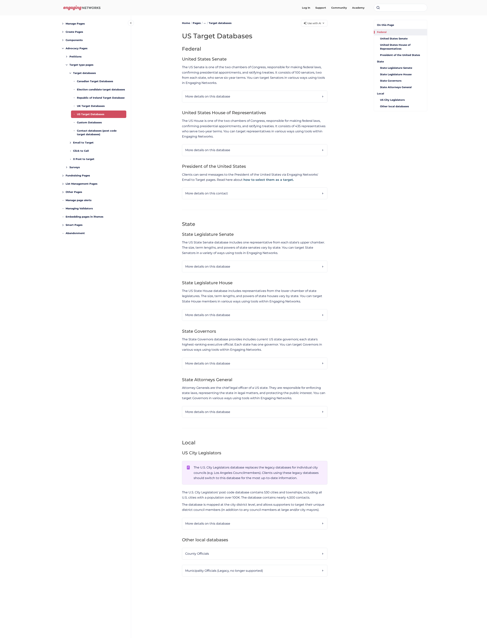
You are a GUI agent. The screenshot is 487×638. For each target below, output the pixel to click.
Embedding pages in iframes (84, 216)
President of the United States (400, 55)
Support (320, 7)
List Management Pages (81, 183)
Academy (358, 7)
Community (339, 7)
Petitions (75, 56)
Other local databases (394, 106)
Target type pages (81, 64)
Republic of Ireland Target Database (101, 97)
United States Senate (394, 38)
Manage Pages (75, 23)
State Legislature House (396, 74)
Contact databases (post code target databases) (97, 132)
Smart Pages (74, 224)
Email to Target (83, 142)
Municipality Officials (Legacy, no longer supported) (224, 570)
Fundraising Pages (78, 175)
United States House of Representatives (395, 46)
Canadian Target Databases (95, 81)
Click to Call (81, 150)
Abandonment (75, 233)
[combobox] (400, 7)
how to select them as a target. (268, 180)
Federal (382, 32)
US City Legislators (392, 99)
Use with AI (314, 23)
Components (74, 40)
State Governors (390, 80)
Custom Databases (89, 122)
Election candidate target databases (101, 89)
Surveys (74, 167)
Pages (197, 23)
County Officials (197, 553)
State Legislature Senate (396, 67)
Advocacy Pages (76, 48)
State (380, 61)
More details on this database (207, 96)
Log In (306, 7)
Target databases (84, 73)
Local (380, 93)
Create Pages (74, 31)
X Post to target (83, 159)
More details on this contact (206, 193)
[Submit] (378, 8)
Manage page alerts (78, 200)
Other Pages (74, 191)
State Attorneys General (396, 87)
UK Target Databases (91, 105)
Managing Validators (79, 208)
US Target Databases (90, 114)
